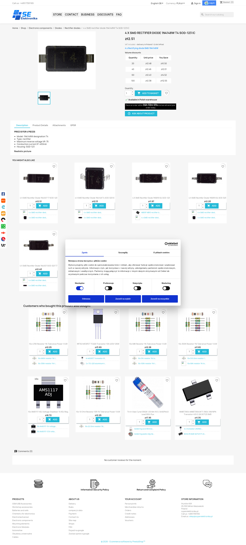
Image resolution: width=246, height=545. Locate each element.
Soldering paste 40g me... (144, 434)
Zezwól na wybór (123, 299)
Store (57, 14)
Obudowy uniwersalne (22, 533)
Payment (72, 513)
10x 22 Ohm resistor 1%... (95, 426)
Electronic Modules (20, 527)
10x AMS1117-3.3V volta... (46, 431)
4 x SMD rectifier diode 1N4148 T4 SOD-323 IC (95, 198)
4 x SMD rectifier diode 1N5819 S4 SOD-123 (151, 198)
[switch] (108, 288)
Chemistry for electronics (23, 513)
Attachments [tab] (59, 125)
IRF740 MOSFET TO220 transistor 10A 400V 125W (98, 344)
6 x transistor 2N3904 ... (193, 429)
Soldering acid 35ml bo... (143, 429)
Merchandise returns (134, 507)
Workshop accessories (22, 507)
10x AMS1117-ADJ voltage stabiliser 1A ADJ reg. (48, 412)
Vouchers (129, 520)
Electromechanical (20, 517)
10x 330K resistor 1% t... (47, 363)
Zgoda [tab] (85, 252)
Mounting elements (20, 523)
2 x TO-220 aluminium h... (96, 363)
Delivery (72, 503)
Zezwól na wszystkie (160, 299)
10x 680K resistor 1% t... (47, 358)
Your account (133, 499)
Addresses (130, 517)
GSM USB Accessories (22, 503)
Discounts (105, 14)
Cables (15, 537)
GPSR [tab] (73, 125)
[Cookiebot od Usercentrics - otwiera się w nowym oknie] (166, 244)
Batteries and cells (20, 510)
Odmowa (86, 299)
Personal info (130, 503)
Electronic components (22, 520)
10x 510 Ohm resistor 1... (196, 358)
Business (87, 14)
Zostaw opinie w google (79, 533)
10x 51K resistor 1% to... (147, 358)
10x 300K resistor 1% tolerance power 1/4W (197, 344)
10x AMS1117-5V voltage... (47, 426)
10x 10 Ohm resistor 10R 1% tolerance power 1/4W (98, 412)
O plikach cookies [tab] (161, 252)
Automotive (17, 530)
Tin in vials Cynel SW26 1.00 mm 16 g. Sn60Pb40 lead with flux (148, 413)
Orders (128, 510)
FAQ (118, 14)
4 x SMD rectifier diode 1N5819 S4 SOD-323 (207, 198)
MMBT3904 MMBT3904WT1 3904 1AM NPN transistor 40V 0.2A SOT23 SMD (197, 413)
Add (43, 205)
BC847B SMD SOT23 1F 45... (195, 434)
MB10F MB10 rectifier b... (150, 212)
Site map (72, 520)
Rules (71, 507)
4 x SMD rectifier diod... (38, 212)
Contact (71, 14)
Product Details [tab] (40, 125)
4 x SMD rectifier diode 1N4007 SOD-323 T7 (38, 265)
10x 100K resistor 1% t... (147, 363)
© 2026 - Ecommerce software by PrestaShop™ (123, 541)
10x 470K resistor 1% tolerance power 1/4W (48, 344)
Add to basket (148, 93)
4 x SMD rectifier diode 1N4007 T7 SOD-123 (38, 198)
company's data (75, 510)
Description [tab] (22, 125)
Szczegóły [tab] (123, 252)
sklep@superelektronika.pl (201, 516)
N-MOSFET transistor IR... (96, 358)
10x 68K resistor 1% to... (196, 363)
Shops (71, 523)
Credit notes (130, 513)
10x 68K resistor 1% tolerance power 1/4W (148, 344)
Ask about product (141, 113)
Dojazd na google (76, 530)
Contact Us (74, 517)
